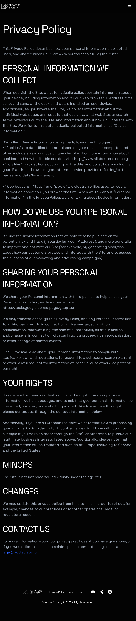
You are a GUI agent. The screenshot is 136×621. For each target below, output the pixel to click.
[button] (130, 6)
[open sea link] (110, 592)
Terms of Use (75, 591)
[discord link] (93, 592)
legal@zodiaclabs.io (20, 552)
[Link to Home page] (10, 6)
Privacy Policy (57, 591)
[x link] (101, 592)
